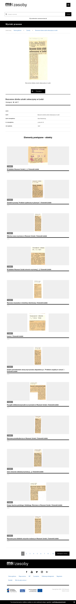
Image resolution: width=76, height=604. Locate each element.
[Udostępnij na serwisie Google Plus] (14, 102)
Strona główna (18, 30)
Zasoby (28, 30)
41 (53, 553)
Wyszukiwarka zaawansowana (37, 18)
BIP (29, 576)
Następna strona (62, 553)
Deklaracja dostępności (48, 576)
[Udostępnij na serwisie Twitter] (16, 102)
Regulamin (59, 576)
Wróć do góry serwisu (21, 580)
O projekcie (36, 576)
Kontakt (10, 580)
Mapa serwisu (22, 576)
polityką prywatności (59, 602)
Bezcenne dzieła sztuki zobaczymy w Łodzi (46, 30)
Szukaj (68, 14)
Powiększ (39, 91)
